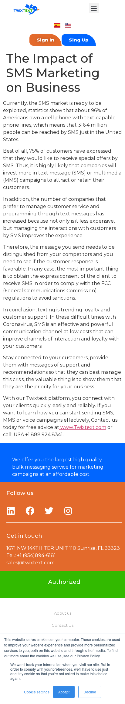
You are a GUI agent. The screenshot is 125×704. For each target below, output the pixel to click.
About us (62, 613)
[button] (94, 8)
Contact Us (62, 625)
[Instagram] (68, 511)
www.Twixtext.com (82, 427)
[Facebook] (30, 511)
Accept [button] (63, 691)
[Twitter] (49, 511)
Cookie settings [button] (36, 691)
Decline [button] (89, 691)
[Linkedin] (10, 511)
